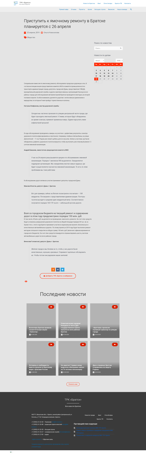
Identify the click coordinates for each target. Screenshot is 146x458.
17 (96, 76)
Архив (90, 9)
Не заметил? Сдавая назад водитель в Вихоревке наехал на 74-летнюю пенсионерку (72, 367)
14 (112, 73)
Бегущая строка (100, 9)
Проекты (82, 9)
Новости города (90, 415)
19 (104, 76)
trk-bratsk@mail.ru (65, 432)
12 (104, 73)
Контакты (127, 3)
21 (112, 76)
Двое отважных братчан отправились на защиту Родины (102, 367)
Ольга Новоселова (51, 33)
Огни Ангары (108, 3)
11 (100, 73)
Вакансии (111, 9)
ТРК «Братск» (25, 3)
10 (96, 73)
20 (108, 76)
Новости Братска (89, 3)
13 (108, 73)
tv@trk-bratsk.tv (36, 439)
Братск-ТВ (118, 3)
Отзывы (73, 9)
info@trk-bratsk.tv (57, 422)
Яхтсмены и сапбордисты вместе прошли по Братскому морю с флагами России (40, 367)
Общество (31, 37)
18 (100, 76)
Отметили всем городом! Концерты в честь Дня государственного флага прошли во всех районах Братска (70, 327)
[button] (131, 9)
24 (96, 79)
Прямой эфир (63, 9)
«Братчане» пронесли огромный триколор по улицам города (105, 330)
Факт (99, 3)
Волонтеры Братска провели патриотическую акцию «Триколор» (40, 330)
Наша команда (122, 9)
